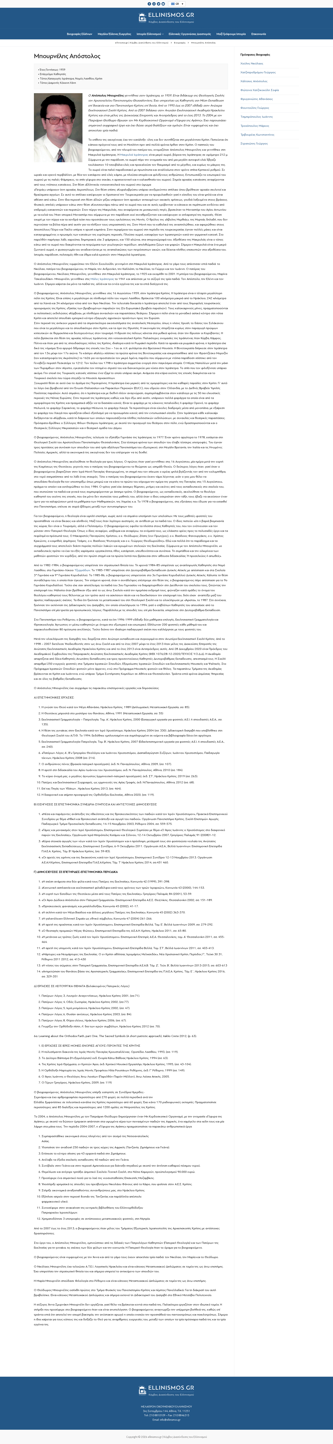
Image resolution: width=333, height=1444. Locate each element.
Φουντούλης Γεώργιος (254, 108)
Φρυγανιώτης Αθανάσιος (256, 99)
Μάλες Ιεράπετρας (102, 279)
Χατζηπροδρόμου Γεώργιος (258, 72)
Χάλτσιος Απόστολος (253, 81)
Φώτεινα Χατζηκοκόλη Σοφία (259, 90)
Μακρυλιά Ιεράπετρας (134, 154)
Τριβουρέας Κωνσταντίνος (257, 134)
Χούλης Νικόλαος (251, 63)
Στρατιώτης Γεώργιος (254, 143)
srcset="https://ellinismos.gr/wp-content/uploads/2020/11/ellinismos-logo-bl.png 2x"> (166, 27)
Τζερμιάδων (82, 570)
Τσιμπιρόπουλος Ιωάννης (256, 116)
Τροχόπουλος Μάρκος (254, 126)
